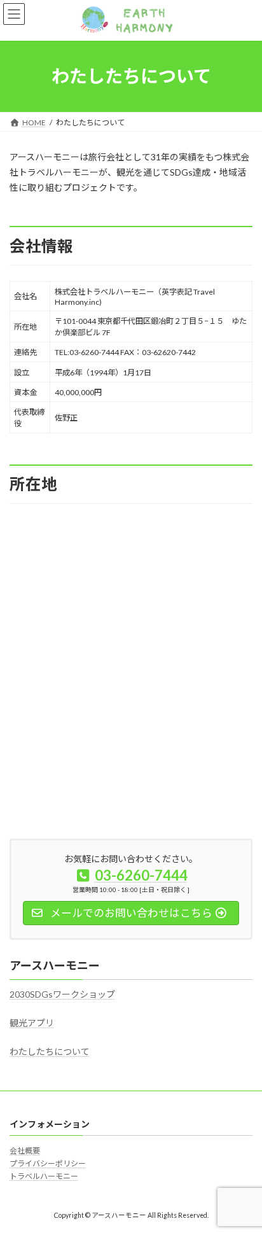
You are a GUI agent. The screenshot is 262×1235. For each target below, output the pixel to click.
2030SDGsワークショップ (62, 994)
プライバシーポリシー (48, 1163)
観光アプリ (32, 1022)
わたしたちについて (50, 1051)
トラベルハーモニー (44, 1176)
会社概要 (25, 1150)
